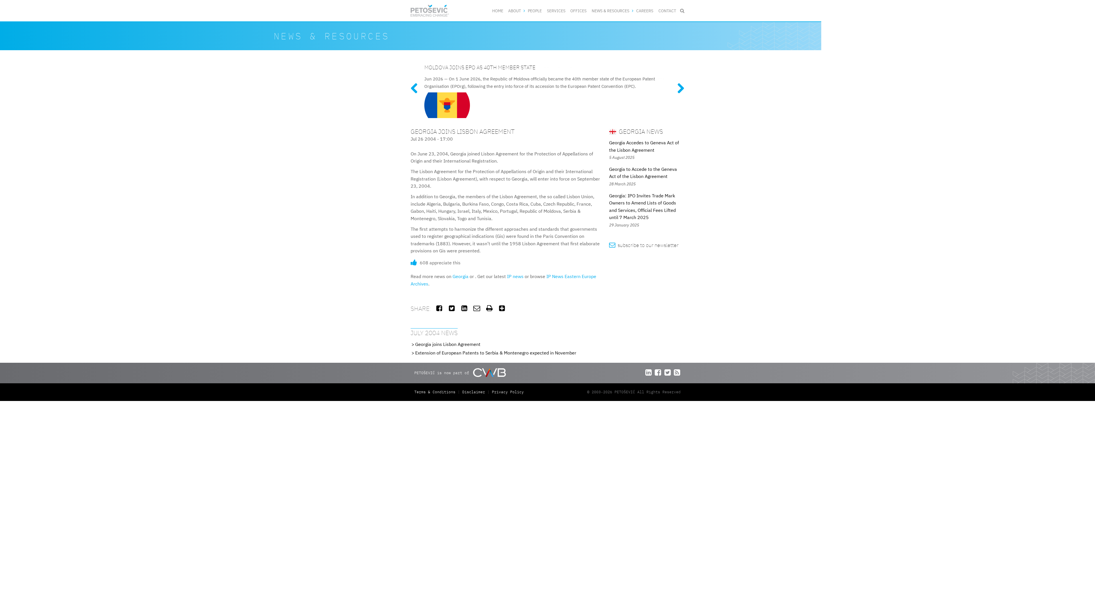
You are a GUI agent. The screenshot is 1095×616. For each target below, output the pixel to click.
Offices (578, 10)
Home (497, 10)
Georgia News (640, 131)
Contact (667, 10)
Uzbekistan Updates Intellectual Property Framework (500, 67)
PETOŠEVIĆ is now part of (442, 372)
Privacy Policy (508, 392)
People (535, 10)
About (514, 10)
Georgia (461, 276)
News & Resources (610, 10)
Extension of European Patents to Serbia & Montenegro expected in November (495, 353)
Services (556, 10)
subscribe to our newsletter (643, 245)
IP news (515, 276)
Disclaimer (473, 392)
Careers (644, 10)
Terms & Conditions (436, 392)
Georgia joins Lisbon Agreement (447, 344)
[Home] (430, 11)
